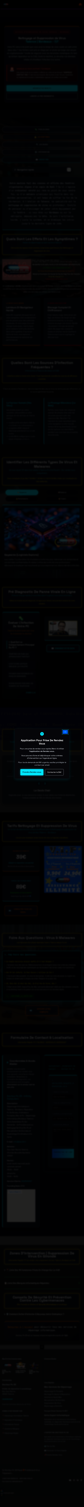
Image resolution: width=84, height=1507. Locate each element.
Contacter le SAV (54, 772)
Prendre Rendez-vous (32, 772)
